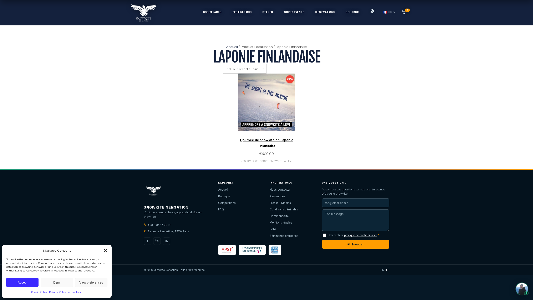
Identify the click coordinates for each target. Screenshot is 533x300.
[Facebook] (147, 241)
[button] (105, 251)
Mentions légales (281, 222)
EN (382, 269)
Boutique (224, 196)
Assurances (277, 196)
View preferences (91, 282)
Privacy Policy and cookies (65, 292)
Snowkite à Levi (281, 161)
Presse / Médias (280, 203)
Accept (22, 282)
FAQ (221, 209)
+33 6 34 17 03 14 (159, 224)
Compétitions (227, 203)
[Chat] (522, 288)
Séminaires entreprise (284, 236)
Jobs (273, 229)
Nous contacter (280, 189)
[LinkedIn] (166, 241)
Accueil (232, 47)
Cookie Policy (39, 292)
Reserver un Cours (254, 161)
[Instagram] (157, 241)
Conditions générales (284, 209)
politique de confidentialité (360, 235)
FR (387, 12)
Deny (57, 282)
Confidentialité (279, 216)
